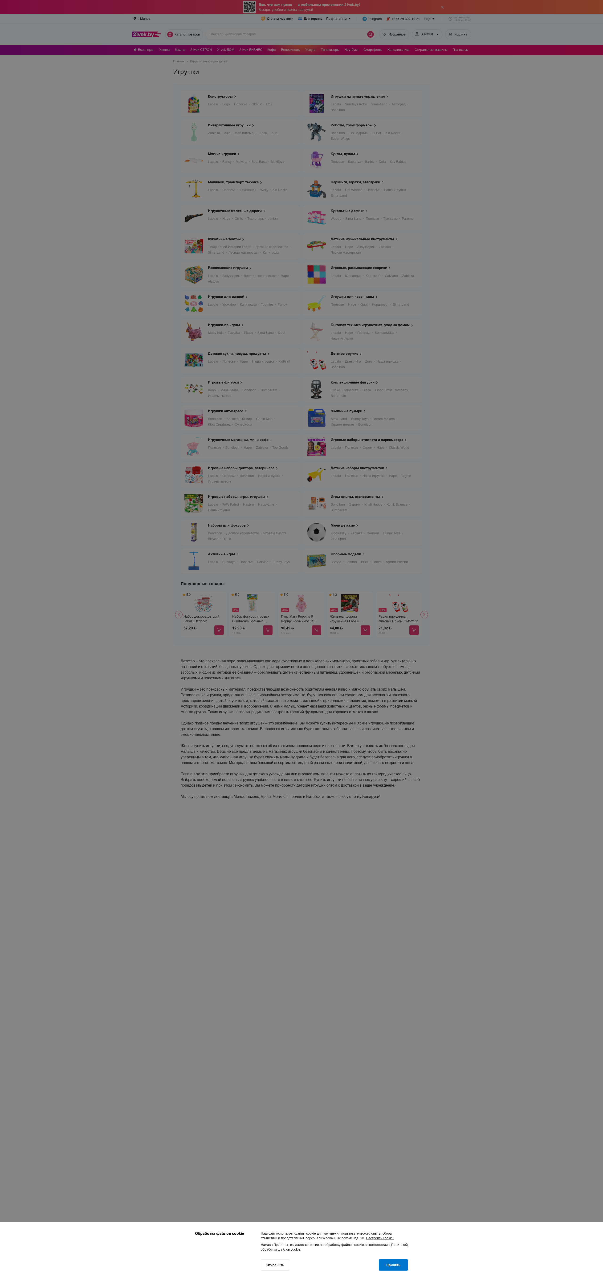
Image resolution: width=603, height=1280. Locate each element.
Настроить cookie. (380, 1238)
